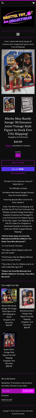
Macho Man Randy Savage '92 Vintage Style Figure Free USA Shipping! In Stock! (9, 311)
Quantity (18, 152)
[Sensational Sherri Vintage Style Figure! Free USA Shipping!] (27, 298)
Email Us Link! (6, 400)
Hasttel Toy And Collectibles (24, 411)
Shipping (8, 146)
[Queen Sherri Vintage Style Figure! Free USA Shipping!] (9, 339)
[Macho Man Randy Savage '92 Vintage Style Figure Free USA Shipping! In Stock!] (9, 295)
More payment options (18, 173)
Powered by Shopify (18, 414)
